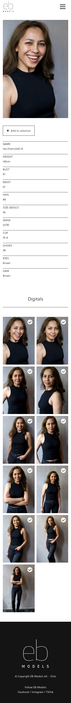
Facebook (23, 692)
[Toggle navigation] (62, 6)
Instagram (38, 692)
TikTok (49, 692)
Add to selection (21, 131)
